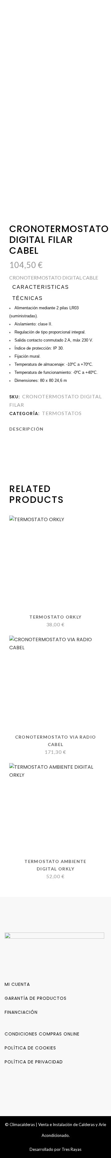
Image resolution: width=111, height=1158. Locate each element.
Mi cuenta (17, 984)
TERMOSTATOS (62, 413)
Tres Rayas (71, 1149)
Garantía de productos (36, 998)
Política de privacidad (34, 1062)
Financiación (21, 1012)
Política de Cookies (30, 1048)
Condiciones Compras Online (42, 1034)
